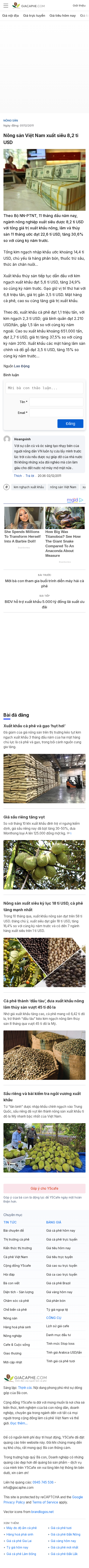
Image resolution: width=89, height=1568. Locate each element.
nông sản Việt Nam (63, 487)
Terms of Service (45, 1502)
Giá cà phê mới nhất (64, 1547)
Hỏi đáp (9, 1274)
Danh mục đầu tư (58, 1335)
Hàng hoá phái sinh (17, 1327)
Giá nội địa (10, 16)
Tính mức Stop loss (60, 1343)
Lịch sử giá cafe (57, 1326)
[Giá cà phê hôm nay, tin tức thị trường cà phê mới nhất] (28, 5)
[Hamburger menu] (5, 5)
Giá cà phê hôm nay (60, 1230)
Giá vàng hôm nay (59, 1292)
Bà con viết (11, 1283)
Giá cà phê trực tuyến (61, 1239)
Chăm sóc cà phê (16, 1300)
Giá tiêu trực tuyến (59, 1257)
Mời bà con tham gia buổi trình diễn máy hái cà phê (44, 583)
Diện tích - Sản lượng (18, 1292)
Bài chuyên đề (13, 1230)
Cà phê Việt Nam (15, 1257)
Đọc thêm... (19, 1423)
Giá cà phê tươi (61, 1528)
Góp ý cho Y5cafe (44, 1188)
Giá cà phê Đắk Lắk (64, 1554)
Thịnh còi (25, 1388)
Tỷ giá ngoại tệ (57, 1309)
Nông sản (10, 120)
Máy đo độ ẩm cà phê (21, 1528)
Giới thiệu (79, 5)
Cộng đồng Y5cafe (17, 1265)
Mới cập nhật (12, 1362)
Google (77, 1497)
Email (22, 412)
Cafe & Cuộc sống (16, 1344)
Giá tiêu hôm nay (62, 16)
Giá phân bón (55, 1300)
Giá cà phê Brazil (58, 1283)
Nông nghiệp (12, 1336)
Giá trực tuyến (34, 16)
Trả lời (29, 475)
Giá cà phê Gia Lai (19, 1541)
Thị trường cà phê (16, 1239)
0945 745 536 (43, 1482)
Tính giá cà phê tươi (60, 1361)
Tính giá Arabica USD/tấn (64, 1352)
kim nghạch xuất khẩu (29, 487)
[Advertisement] (44, 68)
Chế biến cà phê (15, 1309)
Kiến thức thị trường (17, 1248)
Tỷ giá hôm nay (17, 1547)
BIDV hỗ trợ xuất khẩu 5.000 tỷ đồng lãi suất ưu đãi (44, 604)
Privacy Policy (14, 1502)
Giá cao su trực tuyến (61, 1265)
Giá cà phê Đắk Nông (65, 1534)
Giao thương (12, 1353)
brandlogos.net (42, 1512)
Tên (23, 401)
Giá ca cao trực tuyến (61, 1274)
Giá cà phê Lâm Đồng (21, 1554)
